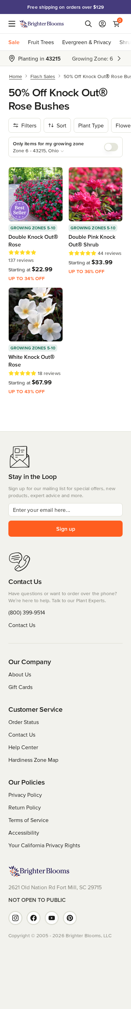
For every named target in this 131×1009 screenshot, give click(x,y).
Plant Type (91, 125)
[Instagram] (15, 918)
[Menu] (14, 23)
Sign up (65, 529)
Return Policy (24, 807)
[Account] (102, 24)
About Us (19, 674)
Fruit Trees (41, 42)
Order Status (23, 722)
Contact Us (21, 625)
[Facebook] (34, 918)
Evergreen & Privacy (86, 42)
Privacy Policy (25, 795)
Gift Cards (20, 687)
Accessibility (23, 832)
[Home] (42, 23)
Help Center (23, 747)
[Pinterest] (70, 918)
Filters (28, 125)
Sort (61, 125)
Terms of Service (28, 820)
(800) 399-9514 (26, 612)
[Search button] (88, 23)
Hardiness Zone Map (33, 760)
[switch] (111, 147)
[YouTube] (52, 918)
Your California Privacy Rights (44, 845)
